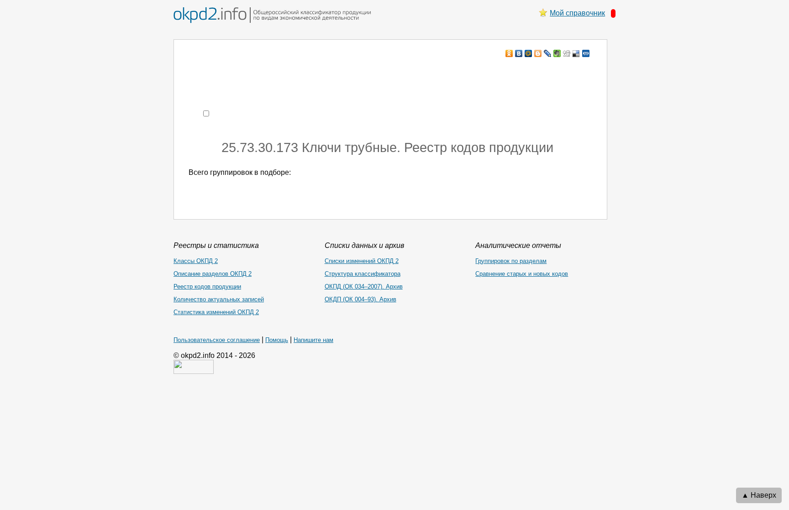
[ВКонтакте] (519, 53)
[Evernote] (557, 53)
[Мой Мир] (528, 53)
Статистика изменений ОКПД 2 (216, 312)
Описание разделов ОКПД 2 (213, 273)
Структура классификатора (362, 273)
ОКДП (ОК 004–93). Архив (360, 299)
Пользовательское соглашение (217, 339)
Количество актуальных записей (219, 299)
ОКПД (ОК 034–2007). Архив (364, 286)
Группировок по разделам (511, 261)
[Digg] (567, 53)
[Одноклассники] (509, 53)
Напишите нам (313, 339)
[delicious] (576, 53)
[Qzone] (586, 53)
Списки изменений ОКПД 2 (362, 261)
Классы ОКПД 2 (196, 261)
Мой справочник (577, 13)
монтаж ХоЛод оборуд (279, 71)
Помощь (276, 339)
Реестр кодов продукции (207, 286)
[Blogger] (538, 53)
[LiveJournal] (547, 53)
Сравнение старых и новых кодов (521, 273)
